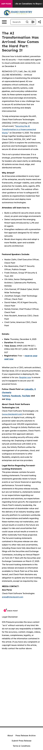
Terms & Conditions (21, 746)
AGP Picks (6, 4)
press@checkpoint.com (12, 597)
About (10, 735)
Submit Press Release (21, 741)
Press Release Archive (25, 735)
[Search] (27, 22)
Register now (25, 377)
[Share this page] (39, 22)
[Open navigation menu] (4, 22)
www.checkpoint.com (12, 414)
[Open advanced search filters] (33, 22)
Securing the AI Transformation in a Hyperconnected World (19, 129)
